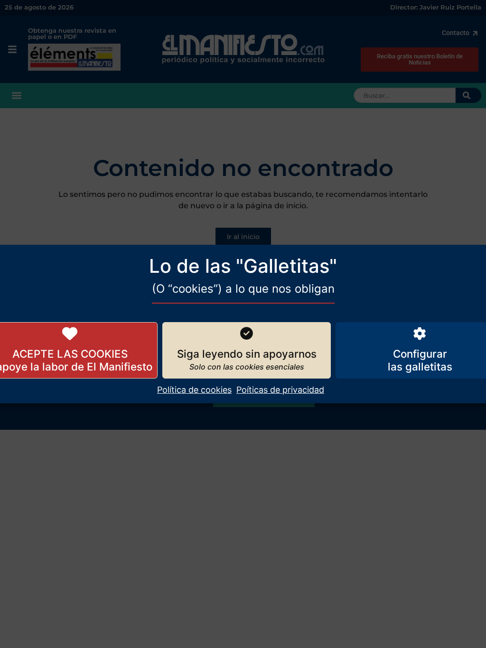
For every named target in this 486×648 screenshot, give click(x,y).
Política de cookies (194, 390)
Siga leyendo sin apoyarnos (247, 353)
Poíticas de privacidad (280, 390)
